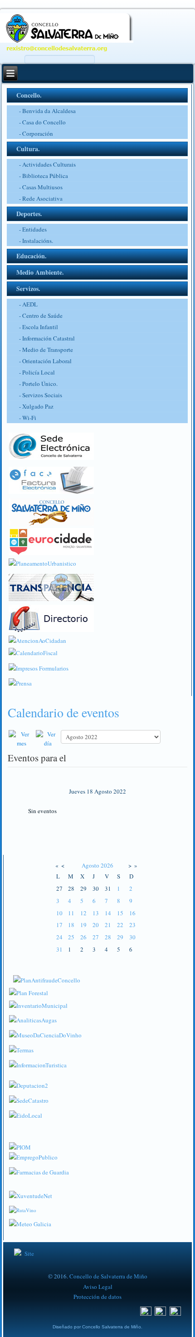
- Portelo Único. (38, 384)
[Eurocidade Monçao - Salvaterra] (51, 539)
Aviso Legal (97, 1287)
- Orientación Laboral (45, 361)
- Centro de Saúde (41, 315)
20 (96, 925)
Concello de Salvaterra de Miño (108, 1276)
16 (132, 913)
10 (59, 913)
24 (59, 937)
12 (83, 913)
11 (71, 913)
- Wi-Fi (27, 418)
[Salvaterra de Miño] (175, 1311)
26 (83, 937)
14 (108, 913)
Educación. (31, 256)
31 (59, 949)
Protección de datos (97, 1297)
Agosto (90, 865)
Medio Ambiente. (40, 272)
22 (120, 925)
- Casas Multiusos (41, 187)
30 (132, 937)
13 (96, 913)
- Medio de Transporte (46, 349)
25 (71, 937)
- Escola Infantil (38, 327)
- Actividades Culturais (47, 164)
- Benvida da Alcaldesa (47, 111)
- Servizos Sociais (40, 395)
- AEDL (28, 304)
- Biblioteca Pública (43, 176)
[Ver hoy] (47, 738)
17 (59, 925)
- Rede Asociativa (41, 198)
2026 (107, 865)
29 (120, 937)
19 (83, 925)
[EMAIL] (15, 724)
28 (108, 937)
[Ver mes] (21, 738)
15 (120, 913)
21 (108, 925)
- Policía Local (37, 372)
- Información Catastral (47, 338)
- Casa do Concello (42, 122)
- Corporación (36, 133)
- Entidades (33, 229)
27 (96, 937)
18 (71, 925)
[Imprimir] (10, 724)
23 (132, 925)
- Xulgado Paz (36, 406)
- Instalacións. (36, 241)
